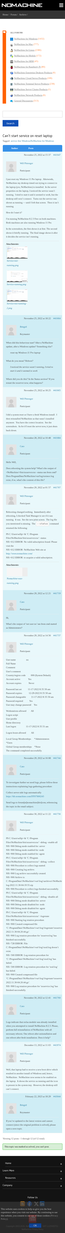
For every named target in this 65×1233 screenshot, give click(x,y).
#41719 (57, 593)
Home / (7, 14)
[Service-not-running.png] (17, 253)
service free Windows (21, 141)
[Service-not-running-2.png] (17, 295)
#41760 (57, 997)
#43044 (57, 1096)
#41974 (57, 1045)
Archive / (24, 14)
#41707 (57, 487)
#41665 (57, 390)
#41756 (57, 814)
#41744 (57, 758)
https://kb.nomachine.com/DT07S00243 (25, 796)
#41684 (57, 438)
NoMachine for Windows (42, 141)
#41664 (57, 318)
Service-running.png (16, 284)
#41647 (57, 155)
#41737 (57, 635)
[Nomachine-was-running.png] (17, 572)
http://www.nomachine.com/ (19, 553)
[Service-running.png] (17, 276)
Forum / (15, 14)
